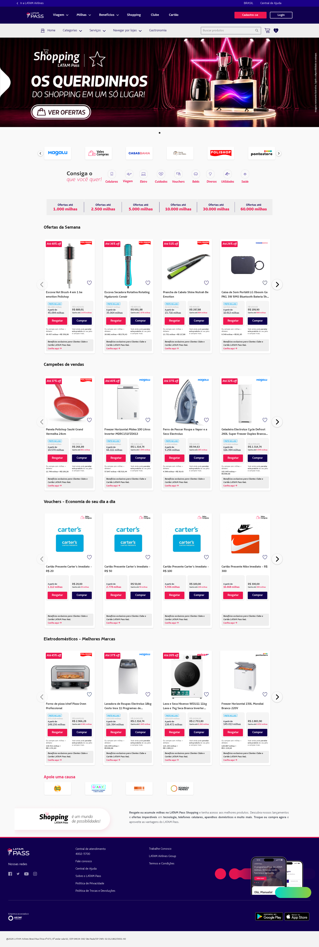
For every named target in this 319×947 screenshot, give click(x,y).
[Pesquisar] (257, 30)
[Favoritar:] (89, 283)
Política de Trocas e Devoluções (95, 890)
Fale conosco (84, 861)
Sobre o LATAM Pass (88, 876)
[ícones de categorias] (245, 174)
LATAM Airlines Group (162, 856)
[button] (159, 133)
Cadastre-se (250, 15)
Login (281, 15)
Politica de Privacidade (90, 883)
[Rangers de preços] (103, 207)
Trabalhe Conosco (160, 848)
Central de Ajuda (270, 3)
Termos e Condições (161, 863)
